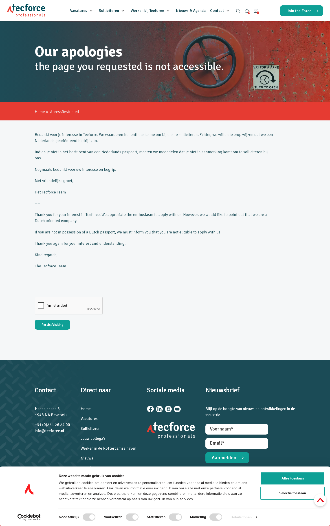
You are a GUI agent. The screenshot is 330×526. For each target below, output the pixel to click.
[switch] (132, 517)
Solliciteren (109, 10)
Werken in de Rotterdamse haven (108, 448)
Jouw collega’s (93, 438)
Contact (217, 10)
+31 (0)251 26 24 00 (52, 424)
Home (40, 111)
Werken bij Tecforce (147, 10)
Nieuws (87, 458)
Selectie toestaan (292, 493)
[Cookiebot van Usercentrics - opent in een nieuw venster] (29, 517)
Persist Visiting (52, 325)
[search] (238, 11)
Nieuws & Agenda (191, 10)
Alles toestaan (293, 478)
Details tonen (241, 517)
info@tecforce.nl (49, 430)
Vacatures (78, 10)
